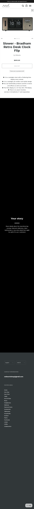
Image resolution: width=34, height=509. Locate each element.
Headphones (7, 402)
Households (7, 413)
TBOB (5, 396)
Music (5, 400)
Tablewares (7, 411)
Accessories (7, 409)
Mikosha (18, 55)
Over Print (7, 394)
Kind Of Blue (7, 398)
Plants (6, 417)
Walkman (6, 405)
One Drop (6, 392)
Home (5, 390)
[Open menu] (30, 6)
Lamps (6, 422)
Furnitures (7, 420)
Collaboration (7, 426)
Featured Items (8, 407)
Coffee (6, 424)
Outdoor (6, 415)
